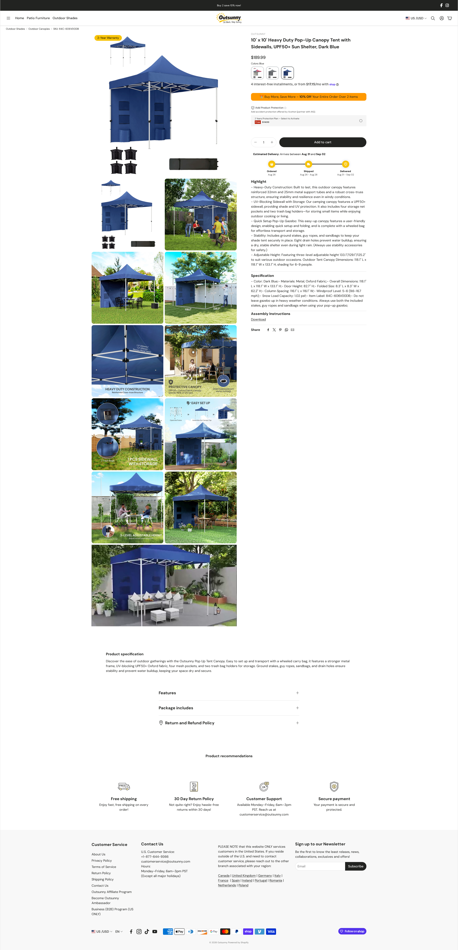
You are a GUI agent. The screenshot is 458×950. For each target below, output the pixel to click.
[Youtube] (154, 931)
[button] (8, 18)
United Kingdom (244, 875)
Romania (275, 880)
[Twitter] (274, 329)
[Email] (292, 329)
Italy (277, 875)
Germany (265, 875)
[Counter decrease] (255, 142)
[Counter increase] (272, 142)
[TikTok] (146, 931)
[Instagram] (447, 5)
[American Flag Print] (257, 73)
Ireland (247, 880)
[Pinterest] (280, 329)
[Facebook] (441, 5)
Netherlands (227, 885)
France (223, 880)
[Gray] (272, 73)
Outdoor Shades (15, 28)
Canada (224, 875)
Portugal (261, 880)
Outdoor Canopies (39, 28)
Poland (243, 885)
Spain (236, 880)
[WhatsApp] (286, 329)
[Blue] (287, 73)
